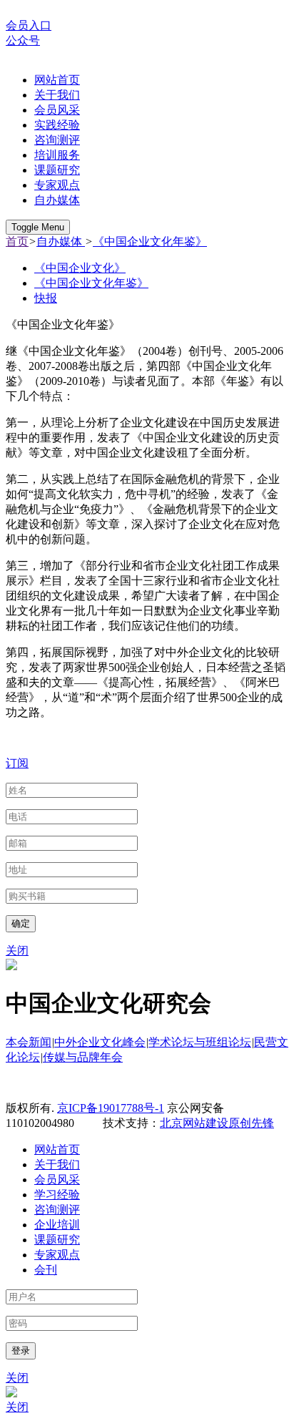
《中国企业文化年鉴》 (150, 241)
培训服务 (57, 155)
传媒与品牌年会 (83, 1057)
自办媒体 (57, 200)
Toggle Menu (37, 227)
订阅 (17, 763)
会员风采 (57, 110)
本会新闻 (28, 1042)
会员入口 (28, 25)
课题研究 (57, 170)
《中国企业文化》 (80, 268)
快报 (45, 298)
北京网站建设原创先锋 (217, 1123)
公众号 (23, 40)
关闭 (17, 950)
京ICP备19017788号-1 (110, 1108)
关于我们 (57, 95)
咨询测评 (57, 140)
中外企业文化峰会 (100, 1042)
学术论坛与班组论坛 (199, 1042)
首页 (17, 241)
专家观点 (57, 185)
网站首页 (57, 80)
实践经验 (57, 125)
